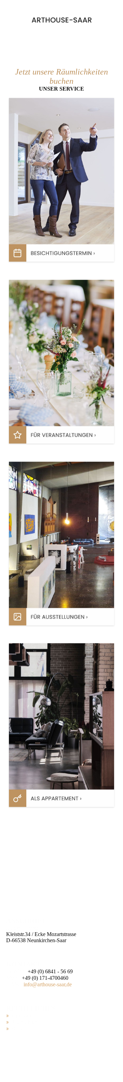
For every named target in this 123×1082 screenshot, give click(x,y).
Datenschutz (23, 1022)
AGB (16, 1028)
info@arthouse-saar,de (48, 984)
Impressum (22, 1015)
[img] (62, 20)
